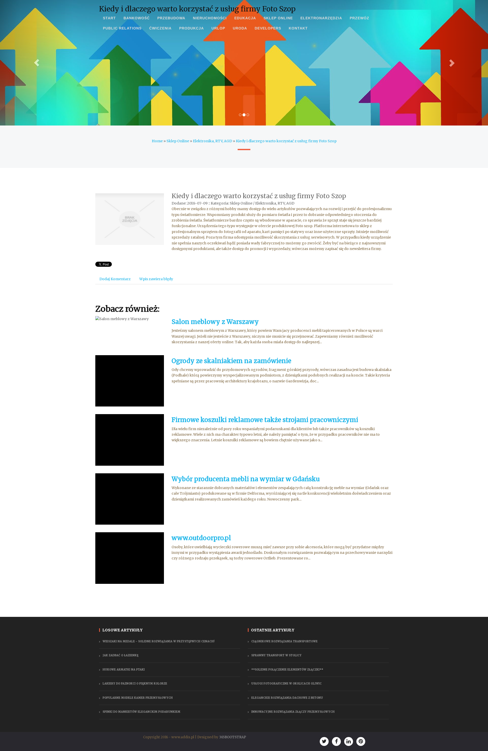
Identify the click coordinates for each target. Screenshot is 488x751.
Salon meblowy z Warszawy (215, 322)
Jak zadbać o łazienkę (121, 655)
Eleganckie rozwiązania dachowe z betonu (287, 697)
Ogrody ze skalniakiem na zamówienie (231, 361)
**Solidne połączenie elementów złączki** (287, 669)
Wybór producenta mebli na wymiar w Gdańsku (246, 479)
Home (157, 141)
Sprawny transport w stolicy (276, 655)
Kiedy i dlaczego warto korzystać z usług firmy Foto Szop (286, 141)
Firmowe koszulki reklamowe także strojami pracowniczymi (265, 420)
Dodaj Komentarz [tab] (115, 279)
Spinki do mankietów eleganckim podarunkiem (141, 711)
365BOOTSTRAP (232, 737)
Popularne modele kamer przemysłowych (138, 697)
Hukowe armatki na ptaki (124, 669)
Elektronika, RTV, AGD (212, 141)
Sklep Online (177, 141)
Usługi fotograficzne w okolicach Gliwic (286, 683)
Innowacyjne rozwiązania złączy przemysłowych (293, 711)
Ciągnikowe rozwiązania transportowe (284, 641)
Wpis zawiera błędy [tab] (156, 279)
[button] (36, 63)
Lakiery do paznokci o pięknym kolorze (135, 683)
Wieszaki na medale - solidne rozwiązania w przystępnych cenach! (159, 641)
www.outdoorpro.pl (201, 538)
